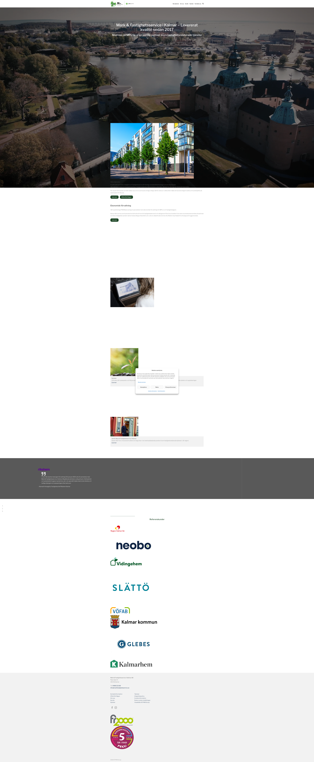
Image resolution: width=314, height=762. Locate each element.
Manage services (142, 382)
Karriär (186, 3)
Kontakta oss (198, 3)
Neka (157, 387)
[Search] (203, 4)
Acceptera (143, 387)
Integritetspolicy (161, 391)
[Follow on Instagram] (116, 707)
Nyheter (192, 3)
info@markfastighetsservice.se (119, 688)
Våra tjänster (176, 3)
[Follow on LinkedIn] (119, 707)
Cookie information (152, 391)
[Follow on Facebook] (112, 707)
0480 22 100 (117, 685)
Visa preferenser (170, 387)
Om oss (182, 3)
